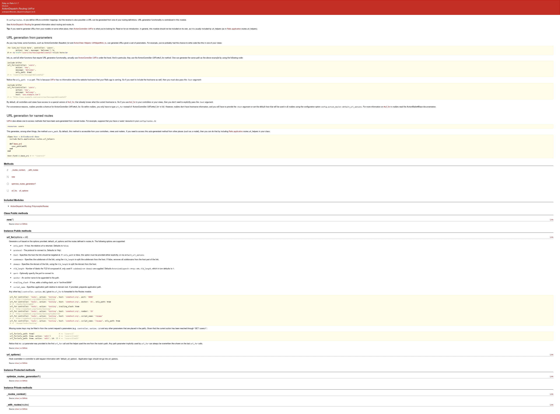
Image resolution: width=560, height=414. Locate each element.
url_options (23, 190)
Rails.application (234, 28)
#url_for (71, 102)
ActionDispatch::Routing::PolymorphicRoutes (29, 206)
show (17, 224)
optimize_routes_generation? (24, 183)
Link (551, 219)
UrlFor (52, 79)
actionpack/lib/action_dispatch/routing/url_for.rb (18, 11)
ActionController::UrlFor (83, 28)
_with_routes (33, 169)
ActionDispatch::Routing (21, 24)
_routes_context (18, 169)
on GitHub (23, 224)
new (13, 176)
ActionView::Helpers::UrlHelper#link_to (90, 42)
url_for (14, 190)
